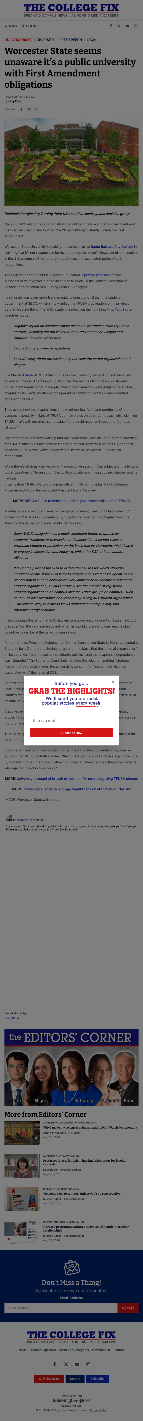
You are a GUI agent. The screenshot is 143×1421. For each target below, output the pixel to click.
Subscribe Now (71, 733)
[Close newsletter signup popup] (112, 682)
